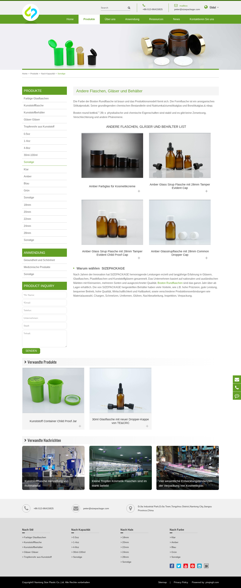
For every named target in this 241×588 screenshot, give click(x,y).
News (176, 19)
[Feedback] (237, 396)
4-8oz (27, 148)
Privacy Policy (181, 582)
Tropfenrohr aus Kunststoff (39, 126)
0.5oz (27, 134)
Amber (27, 176)
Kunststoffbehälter (34, 112)
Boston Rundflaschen (170, 283)
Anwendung (132, 19)
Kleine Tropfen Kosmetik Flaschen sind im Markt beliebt (119, 483)
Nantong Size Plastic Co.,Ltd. (49, 582)
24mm (27, 226)
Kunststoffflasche (34, 105)
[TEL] (237, 388)
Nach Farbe (177, 529)
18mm (27, 204)
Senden (31, 350)
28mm (27, 233)
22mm (27, 219)
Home (70, 19)
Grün (27, 190)
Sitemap (162, 582)
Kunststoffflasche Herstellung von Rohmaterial (46, 483)
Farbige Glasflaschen (36, 98)
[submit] (127, 8)
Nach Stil (27, 529)
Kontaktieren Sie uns (202, 19)
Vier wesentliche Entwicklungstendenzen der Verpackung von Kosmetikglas (185, 483)
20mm (27, 211)
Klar (26, 169)
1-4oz (27, 141)
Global (213, 7)
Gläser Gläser (32, 119)
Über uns (110, 19)
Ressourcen (156, 19)
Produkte (89, 19)
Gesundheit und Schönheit (39, 260)
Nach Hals (126, 529)
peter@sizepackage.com (187, 7)
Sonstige (61, 74)
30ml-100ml (31, 155)
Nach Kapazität (48, 74)
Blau (26, 183)
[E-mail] (237, 379)
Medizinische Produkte (37, 267)
